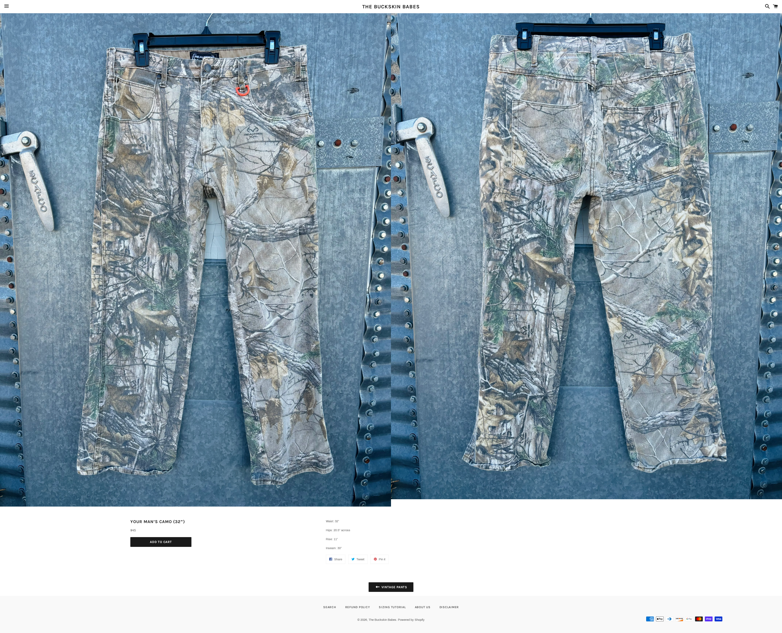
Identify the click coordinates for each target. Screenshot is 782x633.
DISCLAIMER (449, 607)
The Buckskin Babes (391, 7)
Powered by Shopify (411, 619)
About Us (423, 607)
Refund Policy (357, 607)
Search (329, 607)
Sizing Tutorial (392, 607)
